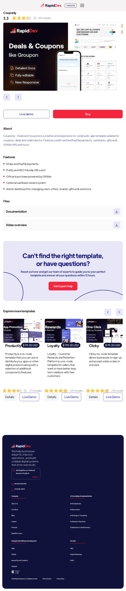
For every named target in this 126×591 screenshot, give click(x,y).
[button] (81, 5)
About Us (14, 504)
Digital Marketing (76, 554)
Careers (14, 521)
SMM (72, 560)
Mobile (13, 554)
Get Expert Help (63, 286)
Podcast (14, 527)
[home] (51, 5)
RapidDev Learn (16, 533)
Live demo (26, 114)
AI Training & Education (77, 521)
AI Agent (14, 566)
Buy (88, 114)
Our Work (14, 509)
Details (9, 397)
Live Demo (29, 397)
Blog (13, 515)
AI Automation (75, 509)
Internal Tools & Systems (19, 560)
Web (13, 548)
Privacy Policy (60, 579)
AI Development (75, 504)
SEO (71, 548)
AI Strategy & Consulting (78, 515)
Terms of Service (46, 579)
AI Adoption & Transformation (80, 527)
